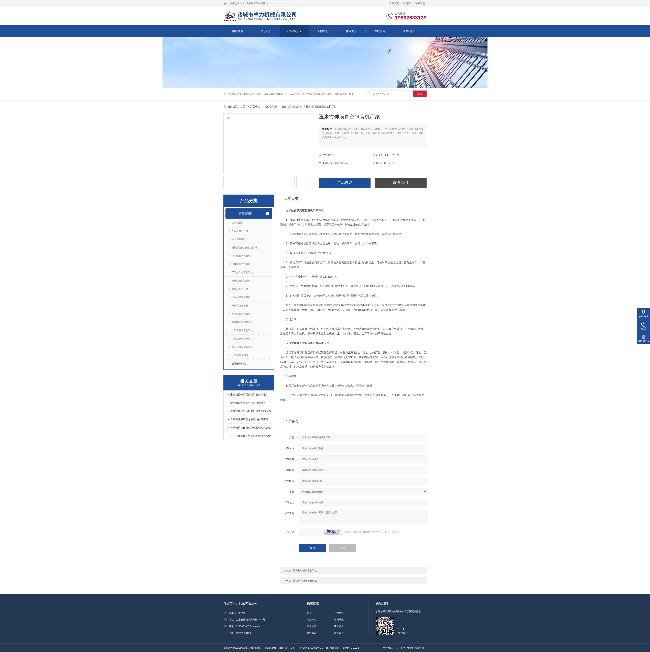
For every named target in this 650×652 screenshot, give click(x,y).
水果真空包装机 (240, 355)
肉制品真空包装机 (241, 297)
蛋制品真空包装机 (241, 313)
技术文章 (351, 31)
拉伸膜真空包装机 (241, 264)
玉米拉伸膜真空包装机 (305, 570)
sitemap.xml (332, 647)
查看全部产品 (239, 363)
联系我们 (420, 3)
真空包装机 (271, 106)
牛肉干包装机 (239, 239)
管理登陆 (388, 647)
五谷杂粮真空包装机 (242, 347)
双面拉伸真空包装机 (242, 272)
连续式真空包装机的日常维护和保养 (250, 411)
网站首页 (237, 31)
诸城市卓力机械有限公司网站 (252, 3)
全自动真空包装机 (291, 106)
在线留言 (407, 3)
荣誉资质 (339, 626)
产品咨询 (344, 183)
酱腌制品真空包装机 (242, 322)
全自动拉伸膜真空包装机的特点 (248, 402)
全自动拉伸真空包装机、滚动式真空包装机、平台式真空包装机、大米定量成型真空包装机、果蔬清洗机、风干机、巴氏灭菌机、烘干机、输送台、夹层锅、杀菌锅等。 (325, 94)
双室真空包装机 (240, 289)
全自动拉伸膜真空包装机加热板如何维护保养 (250, 394)
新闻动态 (339, 619)
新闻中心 (323, 31)
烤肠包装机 (237, 222)
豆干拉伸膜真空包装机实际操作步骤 (250, 435)
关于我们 (266, 31)
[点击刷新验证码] (332, 532)
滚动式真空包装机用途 (305, 580)
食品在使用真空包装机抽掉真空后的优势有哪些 (250, 419)
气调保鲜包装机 (240, 231)
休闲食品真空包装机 (242, 330)
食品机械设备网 (415, 647)
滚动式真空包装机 (241, 280)
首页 (243, 106)
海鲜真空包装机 (240, 305)
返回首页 (394, 3)
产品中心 (292, 31)
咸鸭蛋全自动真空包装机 (245, 247)
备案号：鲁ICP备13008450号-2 (306, 647)
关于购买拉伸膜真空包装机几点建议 (250, 427)
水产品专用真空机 (241, 338)
